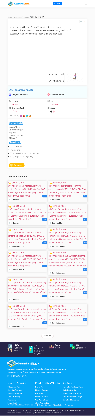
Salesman (54, 104)
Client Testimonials (42, 403)
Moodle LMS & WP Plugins (47, 383)
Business (15, 104)
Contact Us (69, 405)
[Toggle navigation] (86, 3)
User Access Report (42, 400)
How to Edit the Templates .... (73, 387)
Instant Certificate (41, 397)
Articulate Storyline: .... (70, 390)
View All (47, 336)
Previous (12, 47)
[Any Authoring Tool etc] (29, 116)
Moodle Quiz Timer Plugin (72, 393)
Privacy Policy (58, 405)
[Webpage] (26, 116)
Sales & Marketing (14, 397)
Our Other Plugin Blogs (71, 400)
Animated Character (21, 17)
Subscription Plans (14, 387)
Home (10, 17)
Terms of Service (45, 405)
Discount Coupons (41, 390)
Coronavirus (12, 400)
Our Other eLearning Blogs (72, 397)
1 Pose (14, 111)
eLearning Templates (17, 383)
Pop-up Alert (39, 387)
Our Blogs (67, 383)
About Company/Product (16, 393)
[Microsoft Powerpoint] (24, 116)
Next (82, 47)
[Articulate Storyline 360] (21, 116)
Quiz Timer (39, 393)
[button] (84, 22)
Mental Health (12, 403)
